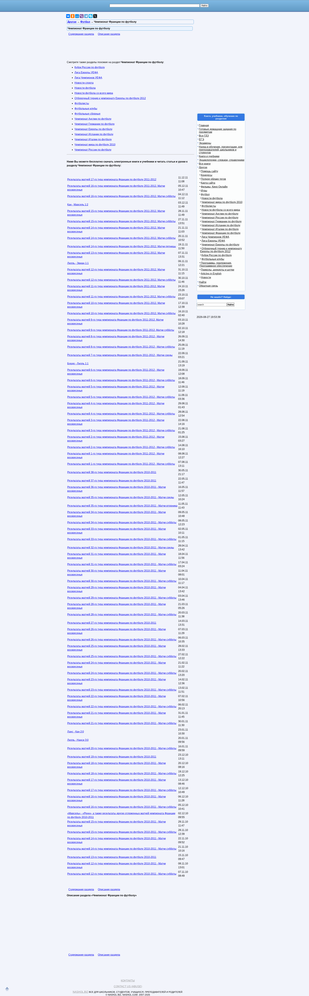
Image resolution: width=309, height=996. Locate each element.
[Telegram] (86, 16)
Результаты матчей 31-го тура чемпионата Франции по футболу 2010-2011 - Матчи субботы (121, 564)
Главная (204, 125)
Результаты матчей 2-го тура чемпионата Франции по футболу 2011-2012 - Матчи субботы (121, 447)
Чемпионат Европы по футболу (93, 129)
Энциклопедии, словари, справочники (221, 160)
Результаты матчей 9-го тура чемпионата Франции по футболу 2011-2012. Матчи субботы (120, 330)
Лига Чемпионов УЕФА (88, 77)
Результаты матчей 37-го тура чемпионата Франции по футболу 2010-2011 (111, 480)
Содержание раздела (81, 34)
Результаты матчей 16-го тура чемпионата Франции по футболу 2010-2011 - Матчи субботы (121, 807)
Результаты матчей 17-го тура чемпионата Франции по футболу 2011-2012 (111, 179)
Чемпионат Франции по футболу (220, 233)
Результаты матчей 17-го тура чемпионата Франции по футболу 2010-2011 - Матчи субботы (121, 790)
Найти (202, 282)
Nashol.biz (80, 992)
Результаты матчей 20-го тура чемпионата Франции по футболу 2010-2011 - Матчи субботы (121, 748)
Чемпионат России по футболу (93, 149)
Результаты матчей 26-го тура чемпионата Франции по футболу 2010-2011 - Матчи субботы (121, 639)
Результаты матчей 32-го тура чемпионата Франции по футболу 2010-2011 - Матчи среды (120, 547)
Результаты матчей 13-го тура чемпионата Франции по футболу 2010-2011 (111, 857)
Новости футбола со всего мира (94, 93)
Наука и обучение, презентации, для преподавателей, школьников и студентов (220, 149)
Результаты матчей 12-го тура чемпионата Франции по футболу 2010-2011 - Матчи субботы (121, 873)
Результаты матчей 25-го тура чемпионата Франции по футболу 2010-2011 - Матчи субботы (121, 656)
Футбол (205, 194)
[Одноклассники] (73, 16)
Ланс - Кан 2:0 (75, 731)
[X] (95, 16)
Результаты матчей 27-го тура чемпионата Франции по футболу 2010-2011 (111, 622)
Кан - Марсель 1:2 (77, 204)
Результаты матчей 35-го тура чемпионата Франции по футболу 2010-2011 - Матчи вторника (122, 505)
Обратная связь (208, 285)
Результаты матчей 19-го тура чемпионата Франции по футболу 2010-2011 (111, 756)
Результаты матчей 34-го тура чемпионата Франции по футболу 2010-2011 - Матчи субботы (121, 522)
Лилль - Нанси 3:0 (78, 740)
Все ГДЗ (204, 135)
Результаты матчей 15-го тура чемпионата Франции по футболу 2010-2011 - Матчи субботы (121, 832)
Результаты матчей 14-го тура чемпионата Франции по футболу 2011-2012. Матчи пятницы (121, 246)
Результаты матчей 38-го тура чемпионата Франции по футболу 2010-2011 (111, 472)
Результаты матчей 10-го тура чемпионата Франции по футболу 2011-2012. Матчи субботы (121, 313)
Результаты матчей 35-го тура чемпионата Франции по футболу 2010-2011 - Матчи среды (120, 497)
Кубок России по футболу (90, 67)
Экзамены (205, 143)
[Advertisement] (125, 50)
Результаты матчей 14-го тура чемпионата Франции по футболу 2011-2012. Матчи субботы (121, 238)
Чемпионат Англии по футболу (93, 118)
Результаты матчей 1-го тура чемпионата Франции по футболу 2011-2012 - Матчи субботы (121, 464)
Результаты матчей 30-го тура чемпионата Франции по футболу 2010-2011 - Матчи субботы (121, 581)
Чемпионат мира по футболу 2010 (95, 144)
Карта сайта (208, 182)
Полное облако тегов (213, 179)
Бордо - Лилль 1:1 (78, 363)
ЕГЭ (201, 139)
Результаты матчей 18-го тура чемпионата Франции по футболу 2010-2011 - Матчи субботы (121, 773)
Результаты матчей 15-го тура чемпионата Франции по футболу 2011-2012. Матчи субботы (121, 221)
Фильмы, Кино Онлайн (214, 186)
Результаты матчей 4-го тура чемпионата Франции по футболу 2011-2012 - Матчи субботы (121, 413)
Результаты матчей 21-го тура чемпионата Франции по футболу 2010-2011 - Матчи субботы (121, 723)
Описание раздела (109, 34)
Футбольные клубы (86, 108)
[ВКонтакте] (68, 16)
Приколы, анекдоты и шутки (217, 269)
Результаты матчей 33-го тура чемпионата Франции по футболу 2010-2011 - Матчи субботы (121, 539)
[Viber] (82, 16)
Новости (206, 277)
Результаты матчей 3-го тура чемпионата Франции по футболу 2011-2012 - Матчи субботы (121, 430)
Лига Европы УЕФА (86, 72)
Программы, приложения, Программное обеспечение (216, 264)
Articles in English (211, 273)
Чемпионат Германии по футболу (95, 124)
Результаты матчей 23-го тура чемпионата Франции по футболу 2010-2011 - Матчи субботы (121, 689)
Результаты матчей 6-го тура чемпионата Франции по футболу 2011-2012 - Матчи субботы (121, 380)
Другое (203, 167)
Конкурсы (206, 175)
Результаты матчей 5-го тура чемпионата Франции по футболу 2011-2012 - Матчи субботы (121, 397)
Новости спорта (84, 82)
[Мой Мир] (77, 16)
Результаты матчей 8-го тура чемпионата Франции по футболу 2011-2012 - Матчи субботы (121, 346)
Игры (204, 190)
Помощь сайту (209, 171)
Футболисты (82, 103)
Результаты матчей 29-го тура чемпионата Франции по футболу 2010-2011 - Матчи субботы (121, 597)
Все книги (205, 163)
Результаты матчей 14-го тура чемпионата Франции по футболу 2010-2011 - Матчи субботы (121, 848)
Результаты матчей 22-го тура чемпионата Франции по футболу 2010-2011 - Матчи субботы (121, 706)
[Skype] (91, 16)
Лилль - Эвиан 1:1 (78, 263)
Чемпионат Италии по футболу (93, 139)
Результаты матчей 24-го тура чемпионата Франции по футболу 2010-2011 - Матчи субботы (121, 673)
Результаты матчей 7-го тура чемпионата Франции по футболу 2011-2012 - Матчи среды (120, 355)
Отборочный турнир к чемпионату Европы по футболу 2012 (110, 98)
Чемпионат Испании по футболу (94, 134)
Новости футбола (85, 88)
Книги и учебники (209, 156)
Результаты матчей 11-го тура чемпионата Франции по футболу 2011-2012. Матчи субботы (121, 296)
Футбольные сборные (87, 113)
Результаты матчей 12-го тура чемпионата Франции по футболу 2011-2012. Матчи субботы (121, 279)
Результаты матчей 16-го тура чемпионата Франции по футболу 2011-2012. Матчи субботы (121, 196)
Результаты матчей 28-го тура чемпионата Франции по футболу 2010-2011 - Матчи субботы (121, 614)
